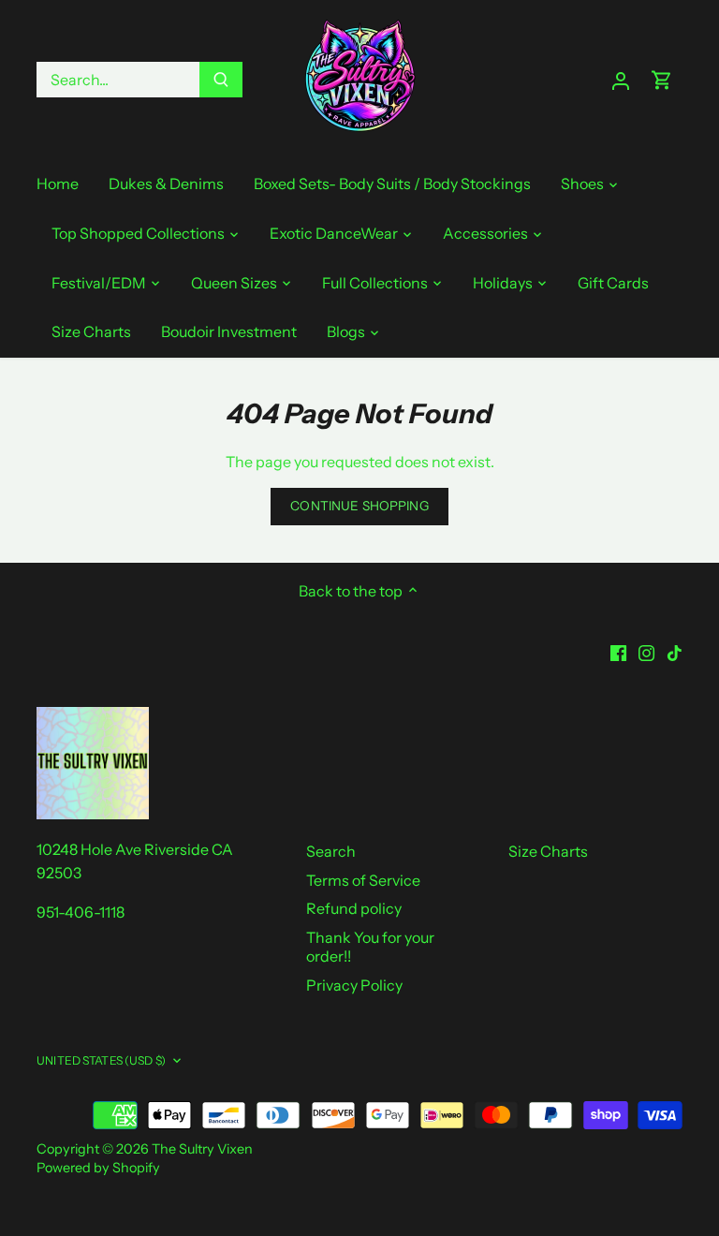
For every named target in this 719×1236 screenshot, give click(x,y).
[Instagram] (646, 650)
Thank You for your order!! (370, 947)
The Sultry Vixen (202, 1148)
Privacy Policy (354, 985)
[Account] (620, 80)
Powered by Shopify (98, 1167)
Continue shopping (359, 505)
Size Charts (548, 851)
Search (331, 851)
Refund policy (354, 908)
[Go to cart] (662, 80)
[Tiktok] (674, 650)
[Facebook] (618, 650)
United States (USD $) (101, 1060)
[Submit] (220, 79)
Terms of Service (363, 880)
